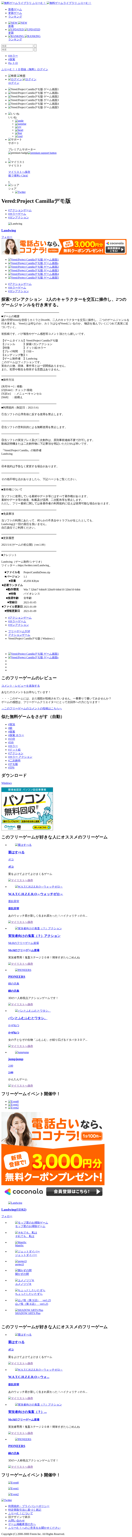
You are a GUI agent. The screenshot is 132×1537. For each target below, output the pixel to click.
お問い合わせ (16, 1520)
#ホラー (13, 55)
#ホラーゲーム (17, 213)
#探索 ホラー (16, 735)
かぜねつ (13, 1025)
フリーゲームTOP (19, 631)
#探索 (11, 59)
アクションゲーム (19, 634)
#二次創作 (14, 760)
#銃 (10, 728)
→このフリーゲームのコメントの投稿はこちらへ (31, 708)
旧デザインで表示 (19, 1517)
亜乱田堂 (13, 901)
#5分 (11, 742)
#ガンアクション (18, 217)
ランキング (15, 16)
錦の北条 (13, 983)
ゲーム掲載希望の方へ (22, 1524)
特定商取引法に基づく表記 (24, 1509)
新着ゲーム (15, 9)
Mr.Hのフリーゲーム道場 (23, 943)
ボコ (11, 859)
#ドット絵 (14, 749)
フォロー (6, 237)
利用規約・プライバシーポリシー (29, 1506)
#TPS (11, 767)
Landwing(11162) (13, 1209)
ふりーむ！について (20, 1513)
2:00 (10, 1065)
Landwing (8, 230)
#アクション (15, 753)
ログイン (42, 69)
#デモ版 (13, 764)
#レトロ (13, 63)
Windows (6, 783)
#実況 (11, 724)
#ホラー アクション (20, 756)
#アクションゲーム (20, 210)
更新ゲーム (15, 13)
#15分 (11, 738)
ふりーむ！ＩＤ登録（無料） (19, 69)
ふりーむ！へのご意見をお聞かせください (34, 1527)
